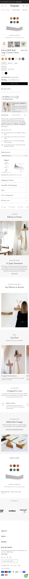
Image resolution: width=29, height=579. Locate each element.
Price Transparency (7, 195)
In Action (20, 207)
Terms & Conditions (5, 568)
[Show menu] (2, 5)
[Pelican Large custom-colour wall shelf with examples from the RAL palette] (4, 44)
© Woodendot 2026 (5, 565)
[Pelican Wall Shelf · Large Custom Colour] (14, 475)
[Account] (24, 5)
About (15, 565)
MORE (4, 542)
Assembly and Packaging (9, 185)
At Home (3, 207)
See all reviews (14, 77)
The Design (12, 207)
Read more (4, 126)
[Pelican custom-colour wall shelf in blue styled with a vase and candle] (17, 44)
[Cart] (27, 5)
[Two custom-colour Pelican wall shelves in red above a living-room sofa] (11, 44)
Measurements (5, 152)
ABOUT (4, 531)
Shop (12, 565)
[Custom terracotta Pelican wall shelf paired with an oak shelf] (24, 44)
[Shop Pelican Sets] (6, 107)
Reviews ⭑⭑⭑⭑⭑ (5, 200)
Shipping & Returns (7, 180)
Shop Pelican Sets (16, 111)
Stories (19, 565)
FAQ (2, 190)
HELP (3, 536)
